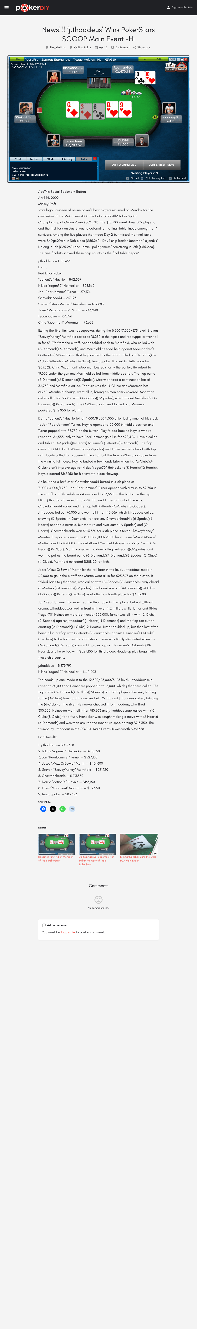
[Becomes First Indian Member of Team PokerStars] (56, 844)
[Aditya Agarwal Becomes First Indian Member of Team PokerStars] (97, 844)
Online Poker (82, 47)
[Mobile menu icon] (6, 8)
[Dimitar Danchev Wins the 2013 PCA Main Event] (138, 844)
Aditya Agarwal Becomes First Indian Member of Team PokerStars (96, 860)
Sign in (176, 7)
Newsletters (58, 47)
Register (188, 7)
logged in (68, 932)
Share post (144, 47)
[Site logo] (33, 8)
